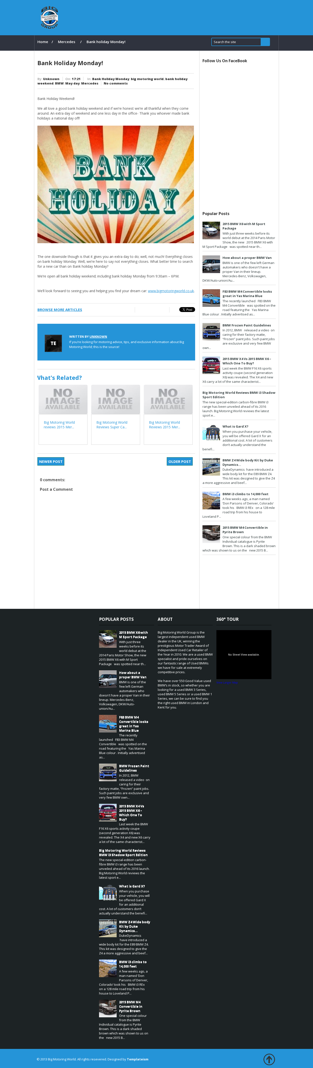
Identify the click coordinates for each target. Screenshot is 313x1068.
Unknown (51, 79)
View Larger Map (227, 682)
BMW (59, 83)
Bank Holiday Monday (110, 79)
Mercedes (66, 41)
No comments (116, 83)
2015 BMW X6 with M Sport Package (133, 634)
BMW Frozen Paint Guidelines (247, 325)
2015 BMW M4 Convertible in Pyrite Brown (130, 1006)
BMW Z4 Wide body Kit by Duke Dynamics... (134, 926)
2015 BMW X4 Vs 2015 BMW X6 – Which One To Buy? (247, 361)
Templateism (137, 1059)
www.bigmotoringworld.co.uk (171, 290)
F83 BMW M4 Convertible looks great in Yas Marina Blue (247, 293)
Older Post (179, 461)
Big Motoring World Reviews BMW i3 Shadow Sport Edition (123, 852)
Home (42, 41)
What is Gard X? (235, 426)
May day (72, 83)
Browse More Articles (59, 309)
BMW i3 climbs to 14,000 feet (245, 494)
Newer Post (51, 461)
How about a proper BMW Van (247, 257)
